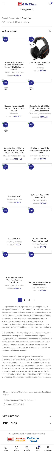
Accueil (5, 18)
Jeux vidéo (15, 18)
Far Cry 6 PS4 (14, 239)
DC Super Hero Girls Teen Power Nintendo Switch (40, 150)
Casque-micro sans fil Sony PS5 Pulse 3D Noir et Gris (14, 108)
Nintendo (8, 72)
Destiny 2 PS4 (14, 196)
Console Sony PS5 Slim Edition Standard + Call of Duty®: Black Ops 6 (40, 108)
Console (35, 114)
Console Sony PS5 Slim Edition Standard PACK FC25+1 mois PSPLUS (14, 150)
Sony (49, 114)
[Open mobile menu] (3, 4)
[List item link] (27, 404)
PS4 (8, 199)
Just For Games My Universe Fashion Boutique (14, 280)
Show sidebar (11, 31)
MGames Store (29, 309)
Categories (26, 10)
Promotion (20, 72)
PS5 (30, 114)
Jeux (13, 72)
